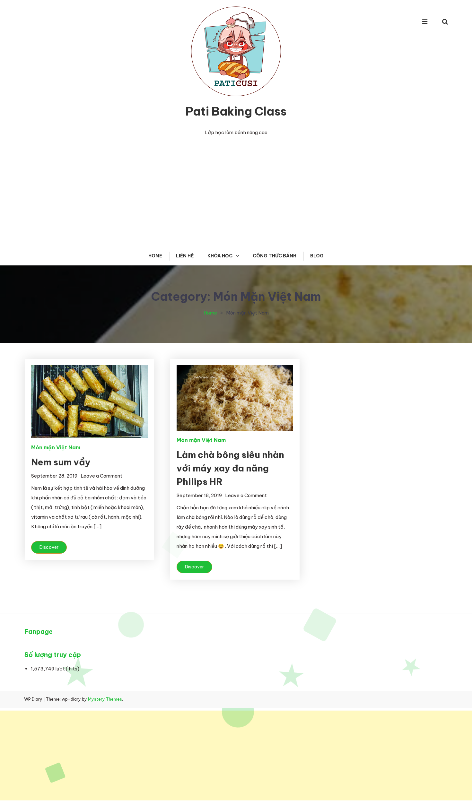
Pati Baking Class (236, 111)
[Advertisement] (236, 191)
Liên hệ (185, 256)
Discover (48, 547)
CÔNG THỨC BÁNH (274, 256)
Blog (317, 256)
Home (155, 256)
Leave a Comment (101, 476)
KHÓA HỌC (219, 256)
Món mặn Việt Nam (55, 447)
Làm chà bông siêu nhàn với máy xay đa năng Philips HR (230, 468)
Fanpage (38, 631)
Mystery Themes (105, 699)
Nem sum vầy (61, 462)
